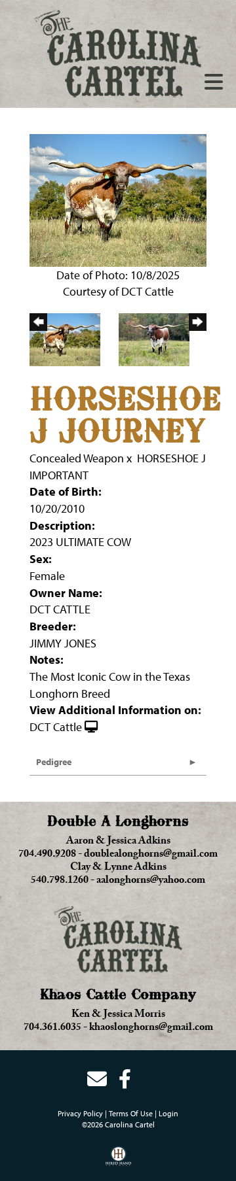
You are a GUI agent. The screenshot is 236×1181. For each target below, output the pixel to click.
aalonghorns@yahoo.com (150, 881)
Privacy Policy (80, 1113)
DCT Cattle (56, 726)
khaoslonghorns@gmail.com (151, 1028)
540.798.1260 (59, 881)
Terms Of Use (131, 1113)
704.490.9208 (47, 855)
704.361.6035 (52, 1028)
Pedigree (53, 762)
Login (168, 1113)
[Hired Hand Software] (118, 1160)
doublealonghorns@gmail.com (151, 855)
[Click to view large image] (118, 199)
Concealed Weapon (77, 458)
